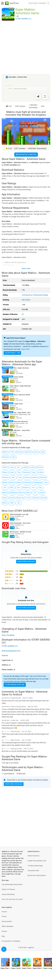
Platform (26, 487)
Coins (14, 457)
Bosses (21, 493)
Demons (19, 452)
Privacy (4, 916)
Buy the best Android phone (37, 875)
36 (23, 314)
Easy (40, 487)
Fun (35, 493)
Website (5, 655)
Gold (12, 452)
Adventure (28, 452)
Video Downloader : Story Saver (20, 523)
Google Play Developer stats (37, 861)
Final (28, 498)
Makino (5, 452)
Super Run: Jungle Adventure (19, 368)
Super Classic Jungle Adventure (20, 386)
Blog (3, 936)
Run (18, 467)
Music (28, 493)
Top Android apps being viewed (12, 884)
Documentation (7, 921)
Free (46, 482)
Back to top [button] (46, 951)
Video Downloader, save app (19, 514)
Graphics (35, 477)
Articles (4, 931)
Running (43, 498)
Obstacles (28, 482)
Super (43, 452)
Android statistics (33, 856)
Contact (4, 912)
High (11, 503)
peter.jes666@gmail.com (11, 651)
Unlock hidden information (26, 561)
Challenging (37, 482)
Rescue (19, 482)
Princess (40, 467)
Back (11, 487)
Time (20, 477)
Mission (12, 482)
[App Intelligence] (3, 949)
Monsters (6, 457)
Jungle (25, 467)
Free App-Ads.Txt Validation (11, 941)
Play (19, 472)
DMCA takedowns (7, 926)
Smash (12, 498)
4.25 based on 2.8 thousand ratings (35, 295)
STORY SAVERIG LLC (26, 510)
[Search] (48, 3)
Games (27, 477)
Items (12, 472)
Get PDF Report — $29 (12, 353)
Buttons (36, 498)
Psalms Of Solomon (8, 889)
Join (18, 503)
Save (33, 472)
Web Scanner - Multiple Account (20, 532)
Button (5, 503)
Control (42, 493)
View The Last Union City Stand (12, 899)
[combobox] (37, 3)
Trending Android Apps (35, 866)
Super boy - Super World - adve (20, 412)
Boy (18, 487)
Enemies (26, 472)
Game (36, 452)
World (5, 467)
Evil (5, 487)
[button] (26, 660)
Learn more (25, 349)
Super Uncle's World (16, 377)
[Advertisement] (26, 47)
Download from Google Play (26, 154)
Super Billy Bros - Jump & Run (20, 430)
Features (6, 477)
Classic (5, 472)
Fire (33, 487)
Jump (12, 467)
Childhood (13, 493)
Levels (32, 467)
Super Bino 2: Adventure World (20, 395)
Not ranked (26, 300)
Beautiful (43, 477)
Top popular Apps (33, 870)
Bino (13, 477)
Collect (41, 472)
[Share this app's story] (38, 96)
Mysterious (20, 498)
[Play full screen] (45, 96)
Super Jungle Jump (16, 403)
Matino (5, 493)
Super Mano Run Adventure (19, 421)
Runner (5, 498)
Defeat (5, 482)
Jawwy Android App (8, 894)
